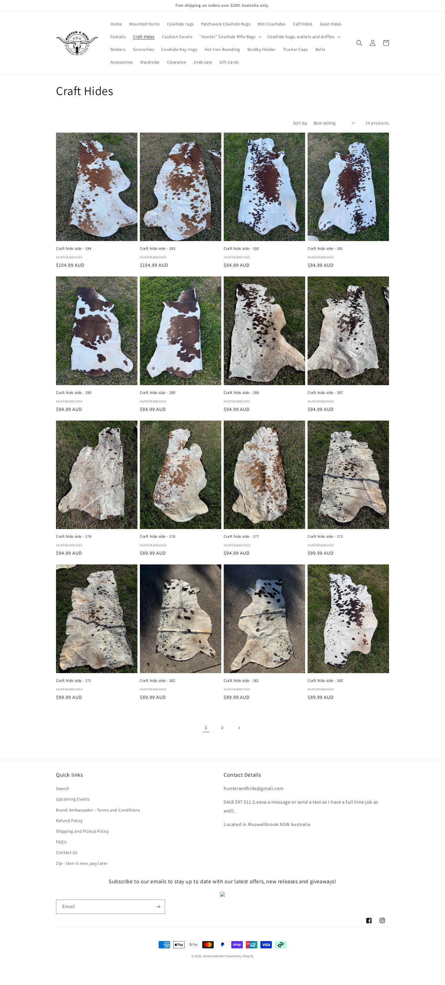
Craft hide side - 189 (157, 392)
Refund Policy (69, 820)
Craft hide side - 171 (73, 680)
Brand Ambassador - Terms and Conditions (98, 810)
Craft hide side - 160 (325, 680)
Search (62, 788)
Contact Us (66, 852)
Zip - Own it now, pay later (81, 863)
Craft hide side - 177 (241, 536)
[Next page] (239, 728)
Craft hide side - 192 (241, 248)
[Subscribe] (158, 907)
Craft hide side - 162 (157, 680)
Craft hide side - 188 (241, 392)
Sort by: (300, 123)
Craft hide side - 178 (157, 536)
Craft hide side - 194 (73, 248)
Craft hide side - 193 (157, 248)
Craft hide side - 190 (73, 392)
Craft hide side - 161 (241, 680)
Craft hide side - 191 (325, 248)
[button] (230, 36)
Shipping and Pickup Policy (82, 831)
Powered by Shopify (239, 956)
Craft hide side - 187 (325, 392)
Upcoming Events (73, 799)
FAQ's (61, 842)
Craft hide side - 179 (73, 536)
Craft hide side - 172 (325, 536)
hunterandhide (213, 956)
